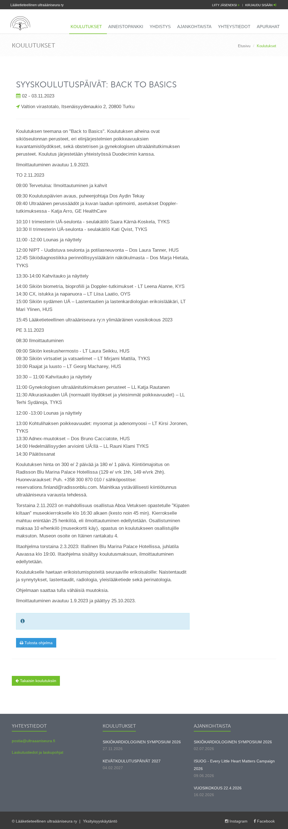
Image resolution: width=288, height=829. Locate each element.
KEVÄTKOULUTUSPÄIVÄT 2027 (132, 761)
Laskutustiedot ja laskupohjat (37, 752)
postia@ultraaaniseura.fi (33, 741)
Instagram (238, 821)
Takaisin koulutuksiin (37, 680)
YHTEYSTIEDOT (234, 26)
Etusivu (244, 46)
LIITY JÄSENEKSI (225, 5)
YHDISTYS (160, 26)
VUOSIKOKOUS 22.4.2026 (218, 788)
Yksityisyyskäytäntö (100, 821)
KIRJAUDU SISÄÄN (259, 5)
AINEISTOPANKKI (125, 26)
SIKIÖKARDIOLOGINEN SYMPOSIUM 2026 (142, 742)
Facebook (265, 821)
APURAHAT (268, 26)
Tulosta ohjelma (38, 643)
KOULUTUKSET (86, 26)
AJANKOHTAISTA (194, 26)
